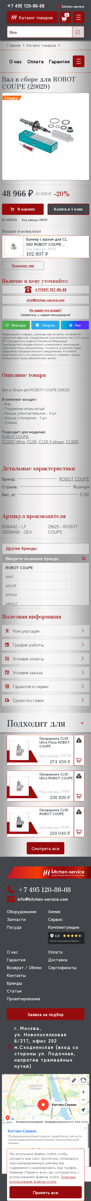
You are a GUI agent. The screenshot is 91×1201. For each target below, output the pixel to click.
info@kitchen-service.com (46, 300)
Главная (14, 45)
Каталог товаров (41, 45)
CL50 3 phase (51, 441)
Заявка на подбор (45, 1014)
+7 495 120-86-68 (25, 5)
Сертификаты (62, 967)
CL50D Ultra (13, 441)
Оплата (35, 61)
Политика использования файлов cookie (42, 1179)
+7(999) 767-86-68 (50, 289)
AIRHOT (12, 603)
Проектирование (23, 998)
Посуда (14, 926)
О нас (15, 61)
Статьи (14, 990)
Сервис (55, 919)
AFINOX (11, 594)
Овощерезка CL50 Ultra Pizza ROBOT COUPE (54, 742)
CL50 (32, 441)
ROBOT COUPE (19, 567)
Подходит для (23, 265)
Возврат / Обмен (24, 967)
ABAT (10, 576)
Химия (54, 911)
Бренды (14, 982)
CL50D (72, 441)
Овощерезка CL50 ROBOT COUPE (53, 812)
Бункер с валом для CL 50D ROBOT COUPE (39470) (46, 242)
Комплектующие (63, 926)
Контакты (16, 975)
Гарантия (59, 61)
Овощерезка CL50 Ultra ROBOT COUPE (56, 776)
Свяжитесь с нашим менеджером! (45, 312)
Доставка (57, 959)
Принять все (45, 1192)
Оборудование (21, 911)
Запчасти (16, 919)
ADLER (11, 585)
